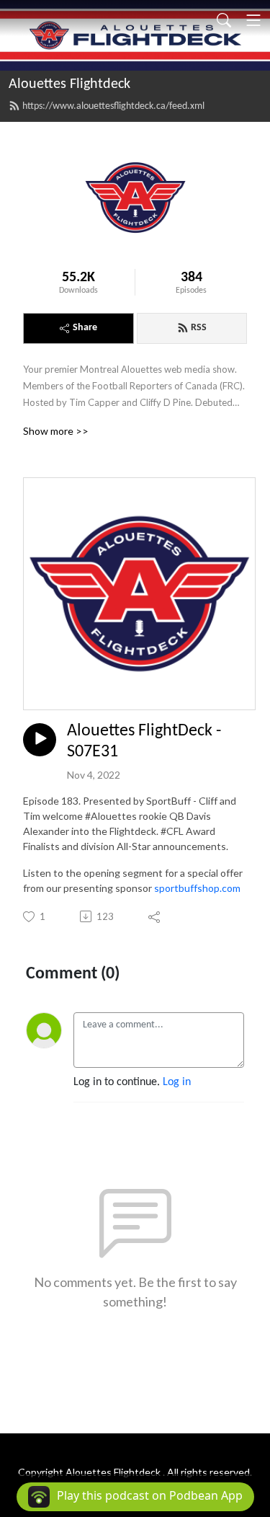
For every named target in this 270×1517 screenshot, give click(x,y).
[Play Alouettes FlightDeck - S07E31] (39, 739)
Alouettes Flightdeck (69, 84)
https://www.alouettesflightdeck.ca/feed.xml (113, 106)
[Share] (155, 916)
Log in (177, 1082)
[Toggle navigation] (253, 20)
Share (85, 327)
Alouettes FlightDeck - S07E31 (144, 741)
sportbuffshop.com (197, 888)
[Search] (224, 20)
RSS (199, 327)
